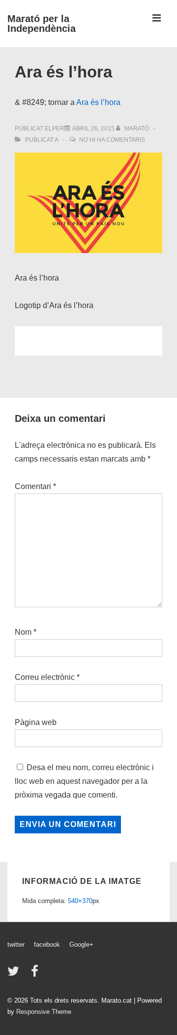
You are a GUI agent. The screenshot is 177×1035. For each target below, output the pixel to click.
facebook (47, 944)
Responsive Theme (43, 1011)
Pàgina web (36, 722)
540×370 (80, 901)
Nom (23, 632)
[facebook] (36, 974)
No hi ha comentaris (112, 139)
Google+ (81, 944)
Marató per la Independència (41, 23)
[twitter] (15, 974)
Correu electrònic (45, 677)
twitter (16, 944)
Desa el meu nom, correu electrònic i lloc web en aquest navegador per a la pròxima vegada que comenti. (84, 781)
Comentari (35, 486)
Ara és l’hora (98, 102)
